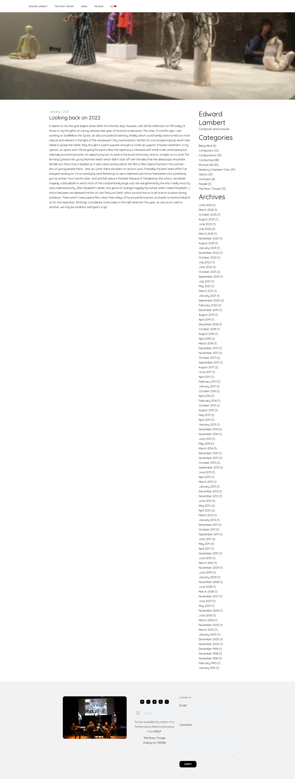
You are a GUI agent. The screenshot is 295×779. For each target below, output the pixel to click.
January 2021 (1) (209, 295)
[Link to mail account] (161, 701)
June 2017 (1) (207, 372)
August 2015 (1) (208, 410)
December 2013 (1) (210, 453)
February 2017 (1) (209, 381)
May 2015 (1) (206, 415)
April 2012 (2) (207, 510)
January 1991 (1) (209, 668)
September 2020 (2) (211, 300)
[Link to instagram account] (167, 701)
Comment (185, 725)
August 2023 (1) (208, 243)
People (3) (205, 184)
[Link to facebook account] (142, 701)
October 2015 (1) (209, 405)
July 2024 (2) (207, 229)
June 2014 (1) (207, 439)
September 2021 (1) (211, 276)
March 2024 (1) (208, 233)
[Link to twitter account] (148, 701)
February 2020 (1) (210, 305)
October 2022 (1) (209, 257)
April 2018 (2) (207, 338)
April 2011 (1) (206, 548)
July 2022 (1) (207, 262)
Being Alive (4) (207, 145)
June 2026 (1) (207, 205)
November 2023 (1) (210, 238)
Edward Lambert (38, 6)
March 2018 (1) (208, 343)
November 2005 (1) (211, 625)
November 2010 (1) (210, 553)
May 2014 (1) (206, 443)
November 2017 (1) (210, 353)
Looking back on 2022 (75, 117)
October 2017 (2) (209, 357)
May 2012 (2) (207, 505)
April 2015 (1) (206, 419)
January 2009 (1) (209, 577)
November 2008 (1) (211, 582)
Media (84, 6)
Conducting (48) (209, 160)
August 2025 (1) (208, 219)
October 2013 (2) (209, 462)
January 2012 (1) (209, 520)
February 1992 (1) (209, 663)
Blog (55, 48)
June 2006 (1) (207, 615)
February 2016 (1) (209, 400)
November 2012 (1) (210, 496)
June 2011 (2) (207, 539)
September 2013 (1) (211, 467)
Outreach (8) (207, 179)
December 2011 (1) (210, 524)
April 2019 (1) (206, 319)
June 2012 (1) (207, 501)
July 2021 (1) (206, 281)
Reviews (99, 6)
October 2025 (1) (209, 214)
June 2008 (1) (207, 586)
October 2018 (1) (209, 329)
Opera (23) (206, 174)
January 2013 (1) (209, 486)
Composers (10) (209, 150)
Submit (188, 764)
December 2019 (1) (210, 310)
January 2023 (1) (209, 248)
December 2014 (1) (210, 429)
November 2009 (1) (211, 567)
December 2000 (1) (211, 639)
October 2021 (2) (209, 272)
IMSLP (157, 731)
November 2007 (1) (210, 596)
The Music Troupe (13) (212, 188)
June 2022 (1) (207, 267)
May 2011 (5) (206, 544)
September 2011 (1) (210, 534)
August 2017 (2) (208, 367)
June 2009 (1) (207, 572)
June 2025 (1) (207, 224)
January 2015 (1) (209, 424)
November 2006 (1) (211, 610)
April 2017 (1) (206, 377)
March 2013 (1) (208, 481)
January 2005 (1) (209, 634)
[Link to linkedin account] (154, 701)
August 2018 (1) (208, 334)
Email (182, 705)
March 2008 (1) (208, 591)
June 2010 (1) (207, 558)
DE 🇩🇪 (113, 6)
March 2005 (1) (208, 629)
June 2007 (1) (207, 601)
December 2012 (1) (210, 491)
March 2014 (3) (208, 448)
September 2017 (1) (211, 362)
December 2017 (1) (210, 348)
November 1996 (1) (210, 658)
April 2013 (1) (206, 477)
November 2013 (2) (210, 458)
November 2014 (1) (210, 434)
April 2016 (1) (206, 396)
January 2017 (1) (209, 386)
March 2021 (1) (208, 291)
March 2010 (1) (208, 563)
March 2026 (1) (208, 209)
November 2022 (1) (211, 252)
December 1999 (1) (210, 649)
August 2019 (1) (208, 314)
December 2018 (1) (210, 324)
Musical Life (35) (209, 165)
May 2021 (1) (206, 286)
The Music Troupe (64, 6)
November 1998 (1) (210, 653)
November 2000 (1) (211, 644)
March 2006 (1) (208, 620)
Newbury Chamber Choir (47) (217, 169)
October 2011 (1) (209, 529)
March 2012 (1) (208, 515)
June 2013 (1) (207, 472)
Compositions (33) (210, 155)
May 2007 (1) (207, 606)
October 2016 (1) (209, 391)
